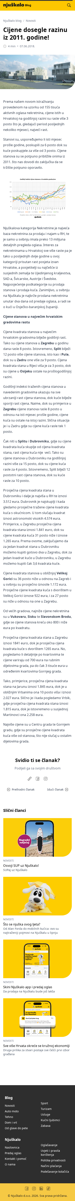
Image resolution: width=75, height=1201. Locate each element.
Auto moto (12, 1111)
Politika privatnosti (53, 1160)
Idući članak (55, 789)
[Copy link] (30, 779)
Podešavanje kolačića (55, 1171)
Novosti (31, 21)
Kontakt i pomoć (15, 1159)
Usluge (45, 1114)
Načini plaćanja (51, 1166)
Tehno (9, 1117)
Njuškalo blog (12, 21)
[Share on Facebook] (38, 779)
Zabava (45, 1126)
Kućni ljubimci (50, 1120)
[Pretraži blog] (69, 5)
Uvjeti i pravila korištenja (50, 1153)
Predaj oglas (13, 1153)
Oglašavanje (49, 1145)
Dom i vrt (11, 1122)
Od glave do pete (16, 1128)
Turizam (46, 1109)
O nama (10, 1164)
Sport (44, 1103)
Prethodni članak (23, 789)
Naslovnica (12, 1147)
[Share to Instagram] (46, 779)
